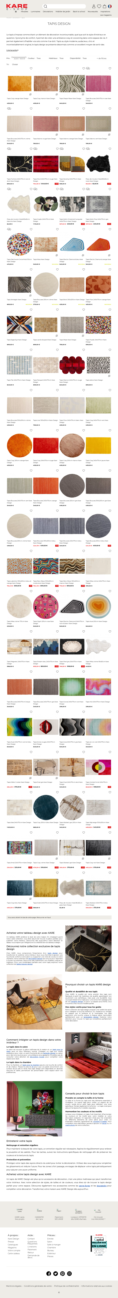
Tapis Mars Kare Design (41, 259)
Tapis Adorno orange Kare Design (71, 139)
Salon (49, 1242)
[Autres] (17, 12)
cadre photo (70, 1125)
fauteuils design (49, 1053)
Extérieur (51, 1253)
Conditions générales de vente (38, 1286)
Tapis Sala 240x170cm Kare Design (19, 822)
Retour (31, 1252)
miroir (104, 1123)
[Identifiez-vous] (93, 6)
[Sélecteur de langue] (110, 6)
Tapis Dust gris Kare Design (42, 782)
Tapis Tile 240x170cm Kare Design (19, 380)
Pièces (50, 1256)
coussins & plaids (100, 1121)
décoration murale (37, 1057)
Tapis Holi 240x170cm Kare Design (98, 702)
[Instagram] (69, 1273)
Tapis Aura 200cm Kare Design (96, 621)
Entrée (50, 1239)
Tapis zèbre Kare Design (94, 380)
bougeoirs (102, 1186)
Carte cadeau (14, 1253)
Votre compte (14, 1250)
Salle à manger (54, 1245)
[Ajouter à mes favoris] (31, 68)
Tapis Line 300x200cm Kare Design (45, 420)
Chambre (51, 1247)
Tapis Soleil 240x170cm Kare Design (45, 903)
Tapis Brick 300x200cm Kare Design (72, 299)
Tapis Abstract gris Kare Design (70, 863)
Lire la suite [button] (11, 50)
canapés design (77, 1002)
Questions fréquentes (32, 1243)
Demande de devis (33, 1256)
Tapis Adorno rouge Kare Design (44, 139)
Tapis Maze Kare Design (67, 340)
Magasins (12, 1247)
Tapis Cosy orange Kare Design (17, 98)
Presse (11, 1242)
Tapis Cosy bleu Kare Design (17, 903)
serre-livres (84, 1186)
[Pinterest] (62, 1273)
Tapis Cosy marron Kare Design (44, 98)
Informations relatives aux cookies (96, 1286)
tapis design (53, 953)
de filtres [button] (102, 58)
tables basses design (24, 964)
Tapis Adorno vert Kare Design (96, 139)
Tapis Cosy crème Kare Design (43, 863)
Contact (31, 1239)
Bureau (50, 1250)
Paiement (32, 1250)
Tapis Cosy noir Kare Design (95, 863)
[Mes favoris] (99, 6)
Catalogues (13, 1245)
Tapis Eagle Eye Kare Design (17, 340)
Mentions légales (14, 1286)
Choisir (15, 64)
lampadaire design (91, 1017)
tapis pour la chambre (30, 1065)
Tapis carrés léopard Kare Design (44, 340)
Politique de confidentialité (66, 1286)
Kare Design (13, 1239)
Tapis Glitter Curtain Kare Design (18, 782)
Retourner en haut (44, 917)
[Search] (45, 6)
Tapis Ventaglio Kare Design (16, 299)
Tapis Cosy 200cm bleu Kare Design (45, 822)
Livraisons (32, 1247)
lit (32, 1067)
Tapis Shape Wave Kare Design (70, 98)
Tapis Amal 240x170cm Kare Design (19, 863)
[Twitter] (55, 1273)
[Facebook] (48, 1273)
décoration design (35, 959)
